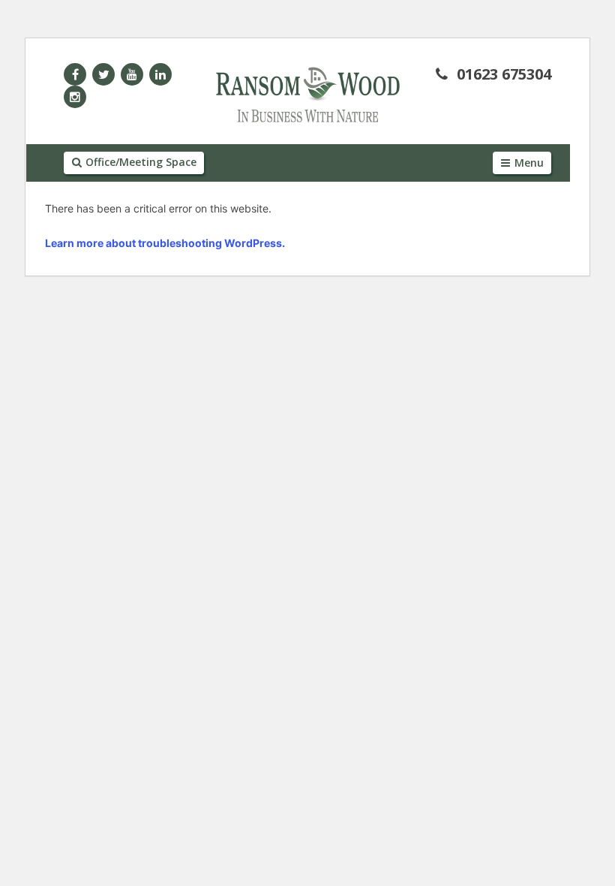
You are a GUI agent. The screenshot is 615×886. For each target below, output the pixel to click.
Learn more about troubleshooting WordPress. (165, 243)
